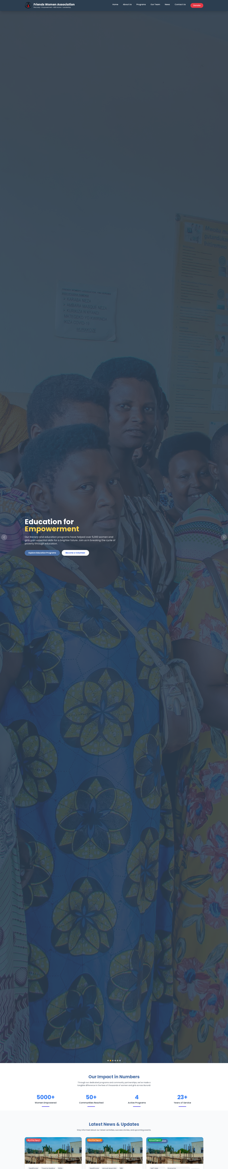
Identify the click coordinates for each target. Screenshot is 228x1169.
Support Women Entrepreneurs (43, 556)
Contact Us (180, 4)
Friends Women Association (54, 4)
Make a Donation (76, 556)
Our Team (155, 4)
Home (115, 4)
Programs (141, 4)
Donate (196, 5)
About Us (127, 4)
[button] (224, 537)
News (167, 4)
